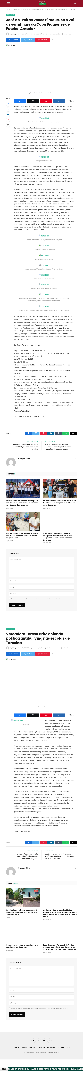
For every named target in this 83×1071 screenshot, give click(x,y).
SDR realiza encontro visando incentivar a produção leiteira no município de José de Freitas (58, 446)
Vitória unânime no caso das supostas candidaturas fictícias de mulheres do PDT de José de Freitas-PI (22, 503)
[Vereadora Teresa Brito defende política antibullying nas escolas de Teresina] (41, 681)
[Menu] (8, 3)
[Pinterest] (8, 120)
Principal (15, 1047)
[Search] (75, 3)
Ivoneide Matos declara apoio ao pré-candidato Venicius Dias (22, 946)
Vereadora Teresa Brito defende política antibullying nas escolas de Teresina (24, 446)
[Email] (8, 125)
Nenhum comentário (54, 34)
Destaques (10, 629)
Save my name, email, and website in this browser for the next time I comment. (39, 599)
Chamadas (10, 15)
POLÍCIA (32, 1047)
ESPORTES (51, 1047)
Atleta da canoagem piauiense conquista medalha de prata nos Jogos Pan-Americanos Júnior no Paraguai (57, 536)
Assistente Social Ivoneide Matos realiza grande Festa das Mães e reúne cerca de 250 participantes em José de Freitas (60, 913)
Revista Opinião (53, 1052)
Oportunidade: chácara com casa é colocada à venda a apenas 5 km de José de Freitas (21, 912)
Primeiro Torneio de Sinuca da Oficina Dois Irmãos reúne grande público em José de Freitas (59, 503)
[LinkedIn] (8, 115)
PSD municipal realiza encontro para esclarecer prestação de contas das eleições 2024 (22, 535)
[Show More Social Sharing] (52, 40)
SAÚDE (69, 1047)
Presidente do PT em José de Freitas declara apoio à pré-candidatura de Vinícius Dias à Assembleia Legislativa (59, 947)
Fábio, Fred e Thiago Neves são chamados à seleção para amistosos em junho (26, 856)
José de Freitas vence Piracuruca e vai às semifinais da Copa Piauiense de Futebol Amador (59, 856)
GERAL (24, 1047)
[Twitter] (8, 109)
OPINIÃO (60, 1047)
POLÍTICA (41, 1047)
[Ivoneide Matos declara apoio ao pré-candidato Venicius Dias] (23, 932)
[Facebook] (8, 104)
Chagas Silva (16, 34)
